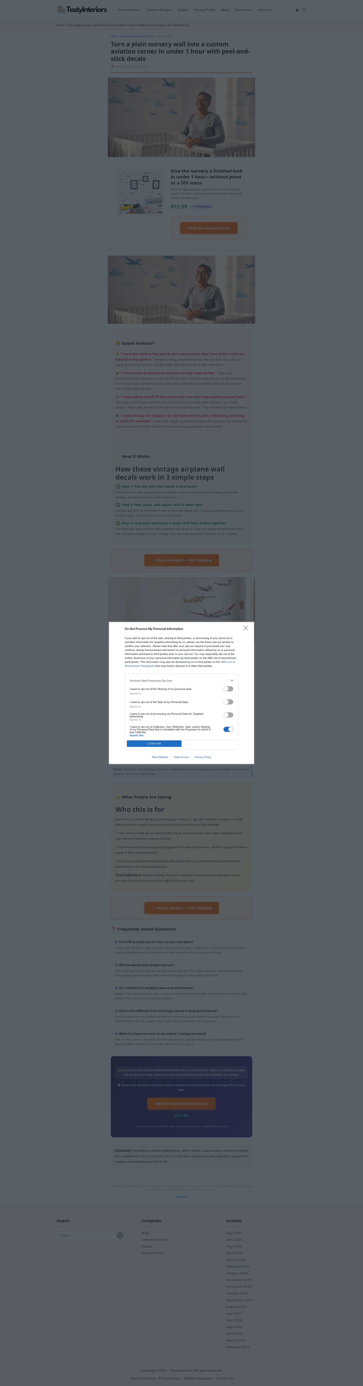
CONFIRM (154, 743)
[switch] (228, 688)
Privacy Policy (203, 757)
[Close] (247, 629)
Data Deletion (160, 757)
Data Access (181, 757)
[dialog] (181, 693)
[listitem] (181, 680)
